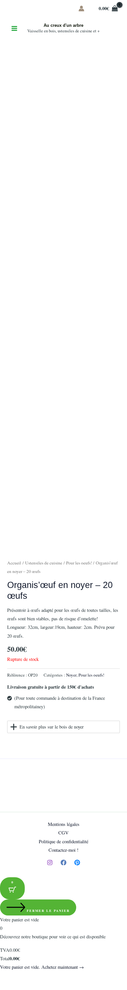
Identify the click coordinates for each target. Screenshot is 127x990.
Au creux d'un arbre (63, 25)
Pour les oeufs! (79, 563)
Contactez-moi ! (63, 850)
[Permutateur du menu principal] (14, 28)
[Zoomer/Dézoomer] (6, 977)
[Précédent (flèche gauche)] (6, 986)
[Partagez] (35, 977)
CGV (63, 833)
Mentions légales (63, 824)
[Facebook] (63, 862)
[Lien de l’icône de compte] (81, 8)
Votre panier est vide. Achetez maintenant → (42, 967)
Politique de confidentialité (63, 841)
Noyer (71, 675)
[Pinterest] (77, 862)
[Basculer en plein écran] (20, 977)
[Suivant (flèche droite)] (20, 986)
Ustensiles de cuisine (43, 563)
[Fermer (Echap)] (49, 977)
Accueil (14, 563)
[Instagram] (50, 862)
